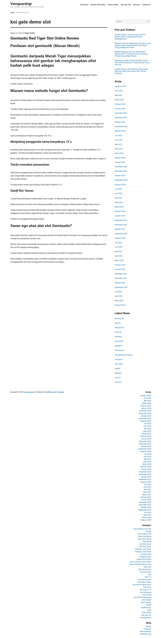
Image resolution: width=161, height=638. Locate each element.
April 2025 (119, 149)
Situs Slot (147, 567)
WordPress (49, 392)
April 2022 (119, 296)
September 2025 (121, 126)
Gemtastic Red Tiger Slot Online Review (44, 38)
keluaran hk (119, 318)
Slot (149, 574)
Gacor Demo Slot (144, 534)
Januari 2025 (120, 162)
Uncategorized (145, 618)
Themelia (60, 392)
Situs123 (118, 332)
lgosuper (118, 373)
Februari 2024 (120, 211)
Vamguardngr (29, 392)
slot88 (117, 369)
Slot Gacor (84, 5)
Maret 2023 (119, 260)
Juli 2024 (118, 189)
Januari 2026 (120, 109)
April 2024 (119, 202)
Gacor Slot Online (144, 539)
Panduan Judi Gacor (143, 549)
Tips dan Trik (126, 5)
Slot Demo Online (144, 582)
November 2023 (121, 225)
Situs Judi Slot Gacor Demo (140, 562)
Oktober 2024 (120, 176)
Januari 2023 (120, 269)
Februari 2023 (120, 265)
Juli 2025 (118, 135)
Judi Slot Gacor (145, 544)
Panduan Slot (146, 554)
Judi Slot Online (145, 547)
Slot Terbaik (146, 600)
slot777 (118, 378)
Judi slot (118, 382)
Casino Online (113, 5)
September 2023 (121, 234)
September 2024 (121, 180)
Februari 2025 (120, 158)
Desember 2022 (121, 274)
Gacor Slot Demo (144, 536)
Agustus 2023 (120, 238)
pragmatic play (145, 557)
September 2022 (121, 287)
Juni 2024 (119, 193)
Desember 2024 (121, 167)
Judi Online (146, 541)
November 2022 (121, 278)
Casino (148, 531)
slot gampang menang (123, 355)
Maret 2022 (119, 301)
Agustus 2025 (120, 131)
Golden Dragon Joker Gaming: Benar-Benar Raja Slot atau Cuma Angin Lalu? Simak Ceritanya (131, 71)
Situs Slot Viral (145, 572)
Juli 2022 (118, 292)
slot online (119, 364)
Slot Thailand (146, 602)
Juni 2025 (119, 140)
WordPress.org (145, 634)
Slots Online (146, 613)
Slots (149, 610)
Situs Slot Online (144, 569)
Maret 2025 (119, 153)
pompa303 (119, 341)
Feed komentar (145, 631)
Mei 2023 (118, 251)
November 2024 (121, 171)
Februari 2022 (120, 305)
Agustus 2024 (120, 185)
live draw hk (119, 350)
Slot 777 (148, 577)
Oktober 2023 (120, 229)
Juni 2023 (119, 247)
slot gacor (118, 359)
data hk (118, 323)
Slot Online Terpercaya (142, 597)
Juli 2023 (118, 243)
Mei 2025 (118, 144)
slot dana (118, 337)
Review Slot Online (98, 5)
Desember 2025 (121, 113)
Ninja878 (118, 346)
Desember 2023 (121, 220)
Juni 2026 (119, 91)
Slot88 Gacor (146, 607)
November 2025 (121, 118)
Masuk (148, 626)
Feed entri (147, 629)
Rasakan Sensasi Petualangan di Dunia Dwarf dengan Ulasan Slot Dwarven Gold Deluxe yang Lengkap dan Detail (132, 45)
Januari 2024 (120, 216)
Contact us (146, 5)
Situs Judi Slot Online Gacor (140, 564)
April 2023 (119, 256)
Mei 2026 (118, 95)
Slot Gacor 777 (145, 590)
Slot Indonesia (145, 592)
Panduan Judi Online (143, 552)
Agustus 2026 (120, 86)
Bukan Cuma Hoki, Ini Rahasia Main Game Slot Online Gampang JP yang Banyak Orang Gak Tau (132, 62)
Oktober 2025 (120, 122)
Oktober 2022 (120, 283)
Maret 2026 (119, 100)
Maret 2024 (119, 207)
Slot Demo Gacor (144, 580)
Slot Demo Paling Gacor (142, 585)
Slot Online (147, 595)
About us (136, 5)
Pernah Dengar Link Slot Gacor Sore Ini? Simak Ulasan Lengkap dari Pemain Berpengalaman (130, 37)
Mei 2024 (118, 198)
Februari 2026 (120, 104)
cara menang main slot (142, 529)
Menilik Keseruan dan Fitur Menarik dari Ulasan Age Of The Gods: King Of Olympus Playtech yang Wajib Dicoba (131, 54)
